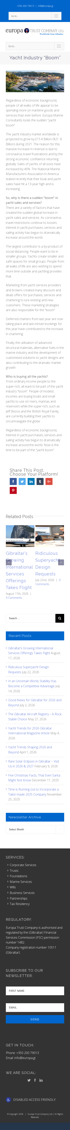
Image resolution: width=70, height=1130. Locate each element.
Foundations (18, 876)
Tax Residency (20, 904)
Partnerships (18, 898)
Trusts (14, 870)
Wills (13, 887)
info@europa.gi (45, 6)
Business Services (22, 893)
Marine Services (21, 882)
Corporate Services (23, 865)
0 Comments (14, 598)
